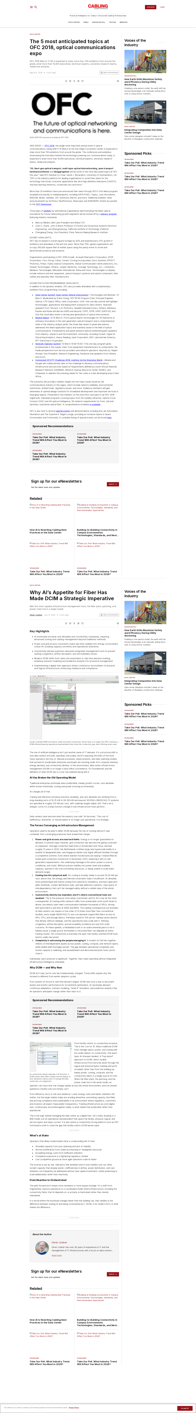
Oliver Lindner (36, 615)
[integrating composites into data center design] (145, 112)
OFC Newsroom (43, 204)
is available (95, 404)
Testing (112, 22)
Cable (86, 22)
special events (63, 411)
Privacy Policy (74, 1407)
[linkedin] (70, 81)
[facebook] (66, 81)
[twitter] (74, 81)
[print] (118, 81)
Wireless (124, 22)
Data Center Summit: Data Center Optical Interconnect (61, 295)
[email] (82, 81)
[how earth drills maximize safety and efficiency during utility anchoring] (145, 61)
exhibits (47, 211)
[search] (35, 7)
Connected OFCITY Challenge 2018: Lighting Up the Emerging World (68, 360)
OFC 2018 (49, 145)
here (109, 417)
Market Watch (42, 318)
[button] (31, 7)
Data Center (74, 22)
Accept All (185, 1408)
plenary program (109, 214)
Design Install (98, 22)
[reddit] (78, 81)
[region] (98, 1408)
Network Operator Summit (48, 344)
